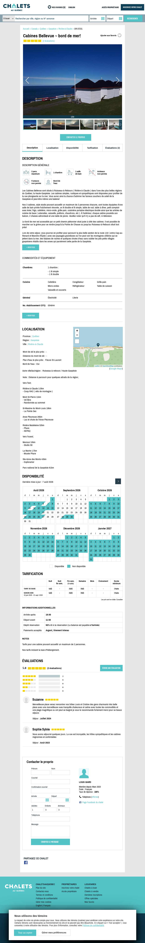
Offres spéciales (91, 898)
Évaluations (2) (112, 147)
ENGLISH (71, 7)
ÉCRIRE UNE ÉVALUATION (111, 668)
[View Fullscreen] (77, 341)
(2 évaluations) (49, 41)
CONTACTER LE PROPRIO (75, 137)
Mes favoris (89, 902)
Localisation (52, 147)
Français (47, 905)
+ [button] (77, 330)
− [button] (77, 335)
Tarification (92, 147)
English (39, 905)
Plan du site (41, 887)
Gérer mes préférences (54, 932)
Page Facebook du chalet (92, 802)
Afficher (95, 797)
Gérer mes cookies (43, 902)
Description (32, 147)
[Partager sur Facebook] (26, 863)
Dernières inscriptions (93, 895)
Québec (35, 336)
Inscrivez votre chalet (70, 887)
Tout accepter (25, 932)
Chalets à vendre (91, 891)
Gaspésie (35, 340)
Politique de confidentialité (46, 898)
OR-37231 (78, 28)
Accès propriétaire (69, 891)
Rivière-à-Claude (35, 344)
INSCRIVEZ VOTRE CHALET (132, 7)
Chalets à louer (91, 887)
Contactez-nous (42, 891)
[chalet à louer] (16, 10)
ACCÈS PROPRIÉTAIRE (110, 7)
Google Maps (116, 368)
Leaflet (97, 366)
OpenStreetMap (108, 366)
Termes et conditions (44, 895)
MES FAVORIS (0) (58, 7)
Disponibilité (72, 147)
